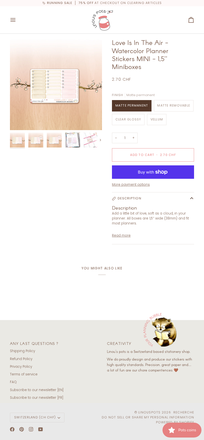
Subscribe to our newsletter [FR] (36, 397)
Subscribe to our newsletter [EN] (37, 390)
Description (129, 198)
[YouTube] (40, 429)
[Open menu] (17, 20)
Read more (121, 235)
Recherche (183, 412)
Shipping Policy (22, 351)
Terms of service (24, 374)
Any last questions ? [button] (34, 343)
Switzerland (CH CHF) (35, 417)
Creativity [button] (119, 343)
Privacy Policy (21, 366)
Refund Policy (21, 359)
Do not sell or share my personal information (148, 417)
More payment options (131, 184)
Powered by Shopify (175, 422)
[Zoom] (56, 84)
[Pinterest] (21, 429)
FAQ (13, 382)
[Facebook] (12, 429)
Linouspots (149, 412)
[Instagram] (31, 429)
